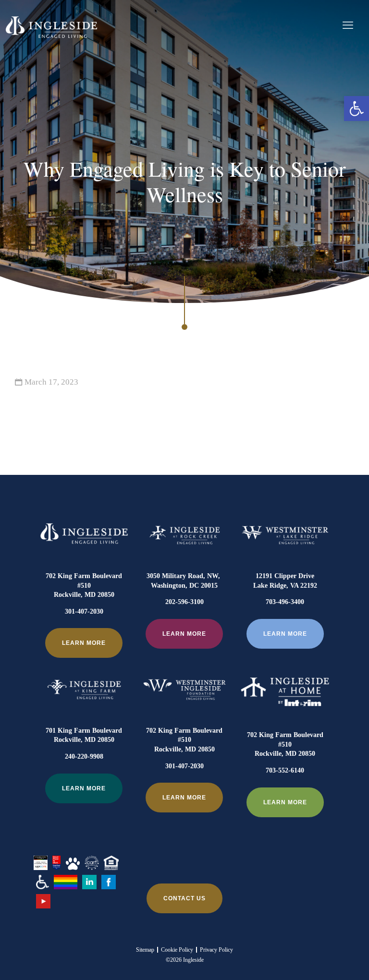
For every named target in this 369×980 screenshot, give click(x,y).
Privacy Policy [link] (216, 949)
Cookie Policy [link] (177, 949)
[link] (356, 108)
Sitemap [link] (145, 949)
